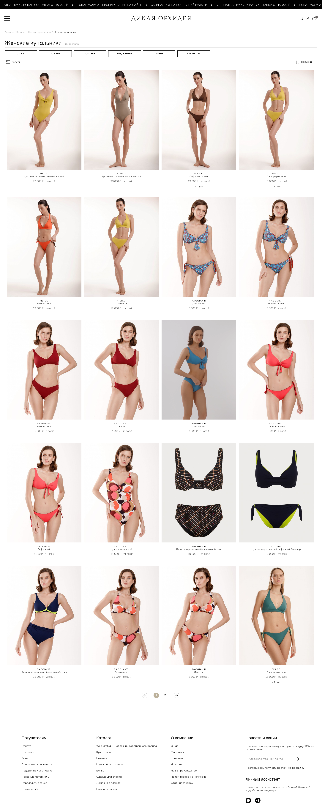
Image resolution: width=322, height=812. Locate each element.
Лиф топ (121, 426)
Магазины (177, 752)
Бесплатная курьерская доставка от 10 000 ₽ (213, 5)
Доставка (28, 752)
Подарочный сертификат (38, 770)
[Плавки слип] (44, 247)
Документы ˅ (30, 789)
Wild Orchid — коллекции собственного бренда (126, 746)
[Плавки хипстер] (276, 370)
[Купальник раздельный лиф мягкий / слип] (199, 492)
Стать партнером (182, 783)
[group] (21, 53)
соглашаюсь (256, 767)
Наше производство (184, 770)
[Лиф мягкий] (199, 247)
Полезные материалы (35, 776)
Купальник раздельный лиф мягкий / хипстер (276, 549)
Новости (176, 764)
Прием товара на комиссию (188, 776)
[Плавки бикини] (276, 247)
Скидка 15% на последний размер (139, 5)
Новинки (101, 758)
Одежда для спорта (109, 776)
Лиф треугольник (198, 176)
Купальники (103, 752)
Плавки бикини (276, 303)
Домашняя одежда (108, 783)
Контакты (177, 758)
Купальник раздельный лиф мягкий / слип (199, 549)
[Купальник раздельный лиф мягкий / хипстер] (276, 492)
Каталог (21, 32)
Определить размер (34, 783)
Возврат (27, 758)
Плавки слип (44, 303)
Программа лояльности (37, 764)
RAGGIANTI (199, 300)
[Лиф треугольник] (199, 120)
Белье (100, 770)
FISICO (44, 173)
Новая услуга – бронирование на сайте (69, 5)
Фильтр (15, 61)
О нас (174, 746)
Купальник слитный (121, 549)
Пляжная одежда (107, 789)
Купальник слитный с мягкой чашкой (44, 176)
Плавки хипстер (276, 426)
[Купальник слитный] (121, 492)
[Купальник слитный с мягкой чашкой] (44, 120)
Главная (9, 32)
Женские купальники (39, 32)
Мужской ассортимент (110, 764)
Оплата (26, 746)
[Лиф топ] (121, 370)
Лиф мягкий (198, 303)
